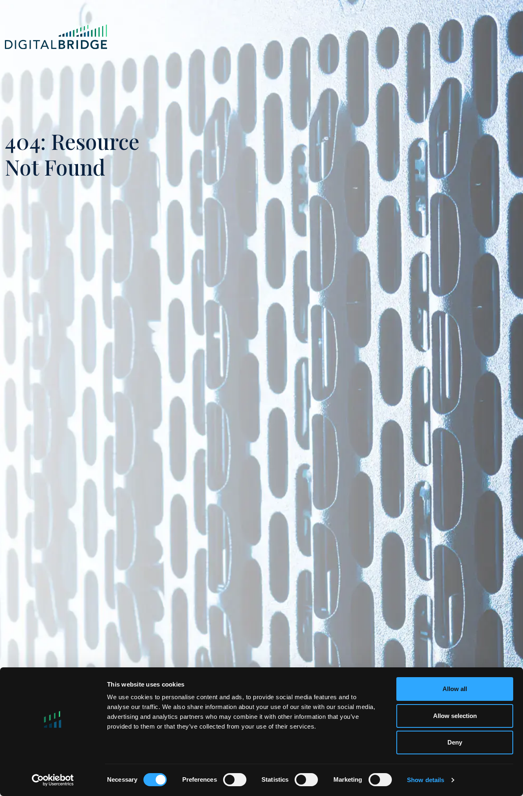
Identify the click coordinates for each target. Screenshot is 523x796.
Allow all (455, 688)
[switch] (234, 779)
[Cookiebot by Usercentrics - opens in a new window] (53, 780)
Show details (425, 779)
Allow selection (455, 715)
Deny (454, 742)
